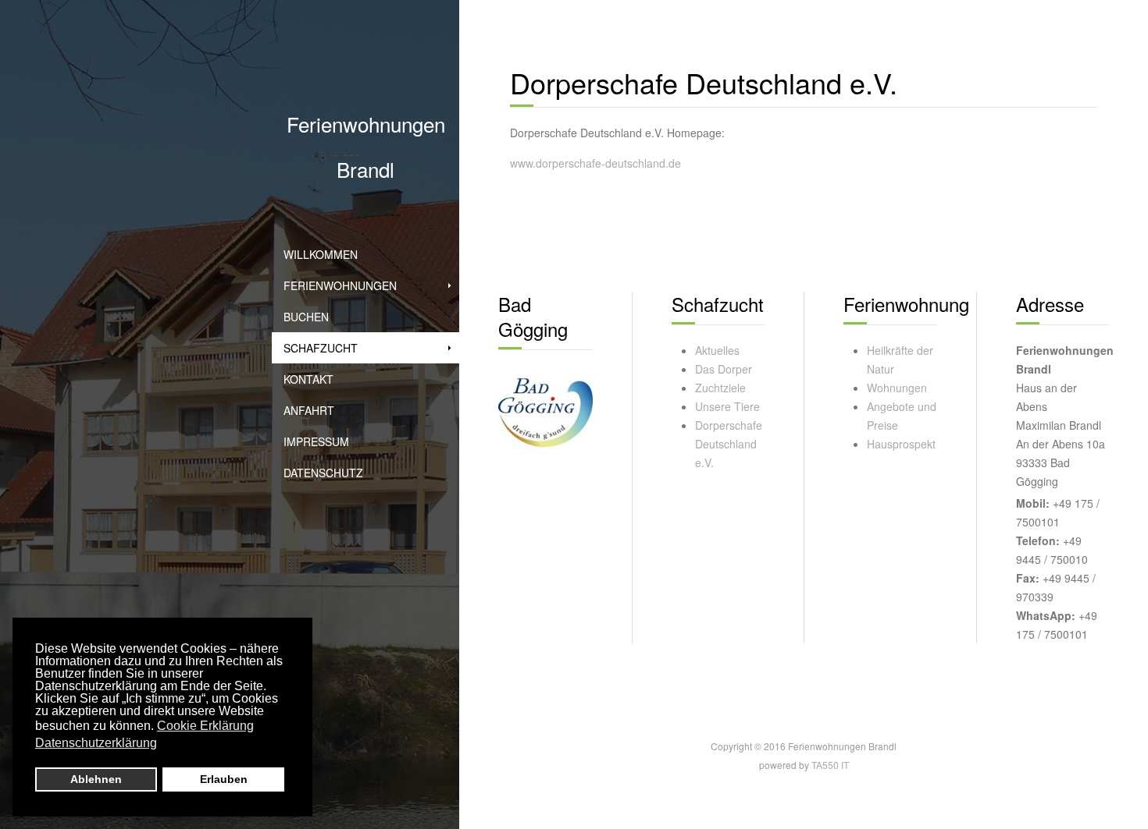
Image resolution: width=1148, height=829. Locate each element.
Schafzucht (320, 348)
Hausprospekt (901, 444)
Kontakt (308, 379)
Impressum (316, 441)
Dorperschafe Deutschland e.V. (728, 443)
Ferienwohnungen (340, 285)
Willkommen (320, 254)
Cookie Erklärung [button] (205, 725)
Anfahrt (308, 410)
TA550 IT (830, 764)
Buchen (306, 316)
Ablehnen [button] (96, 779)
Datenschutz (323, 472)
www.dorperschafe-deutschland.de (595, 163)
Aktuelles (717, 350)
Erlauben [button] (224, 779)
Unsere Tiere (727, 406)
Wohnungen (897, 387)
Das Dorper (723, 369)
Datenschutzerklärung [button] (96, 742)
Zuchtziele (720, 387)
